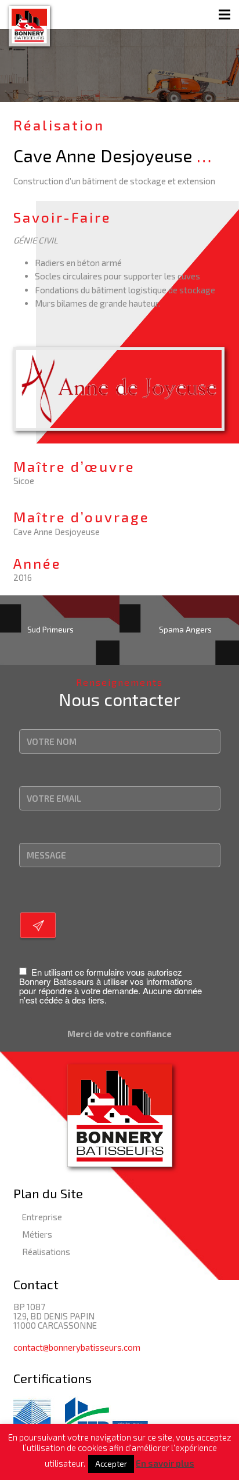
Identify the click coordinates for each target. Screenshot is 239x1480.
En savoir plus (165, 1463)
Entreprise (42, 1217)
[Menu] (224, 14)
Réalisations (46, 1251)
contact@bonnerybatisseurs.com (76, 1347)
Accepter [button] (111, 1463)
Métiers (37, 1234)
